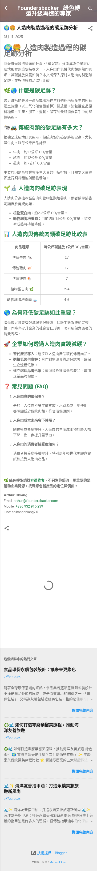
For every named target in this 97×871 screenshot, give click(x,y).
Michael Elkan (57, 862)
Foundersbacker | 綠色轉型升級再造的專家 (48, 11)
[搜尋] (90, 9)
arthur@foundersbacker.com (36, 501)
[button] (90, 29)
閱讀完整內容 (82, 710)
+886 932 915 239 (29, 506)
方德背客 (37, 480)
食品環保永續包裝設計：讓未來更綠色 (40, 669)
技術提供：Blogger (51, 853)
